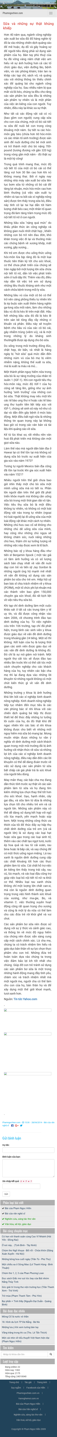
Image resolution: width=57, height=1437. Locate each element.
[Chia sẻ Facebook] (12, 1125)
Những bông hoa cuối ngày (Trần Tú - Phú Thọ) (26, 1259)
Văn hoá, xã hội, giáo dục (28, 1420)
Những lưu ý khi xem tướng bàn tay (20, 1327)
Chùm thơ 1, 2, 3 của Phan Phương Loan (23, 1273)
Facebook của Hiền (35, 1387)
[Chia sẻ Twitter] (21, 1125)
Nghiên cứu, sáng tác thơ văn (20, 1219)
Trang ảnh (42, 1382)
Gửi (6, 1194)
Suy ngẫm (16, 1387)
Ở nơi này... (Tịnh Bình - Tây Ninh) (19, 1245)
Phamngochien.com (13, 13)
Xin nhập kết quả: (17, 1181)
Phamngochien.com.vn (28, 1393)
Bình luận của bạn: (11, 1156)
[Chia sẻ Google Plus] (17, 1125)
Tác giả (28, 1382)
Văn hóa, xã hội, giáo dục (18, 1224)
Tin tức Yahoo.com (25, 999)
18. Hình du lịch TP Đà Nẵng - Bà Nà (21, 1322)
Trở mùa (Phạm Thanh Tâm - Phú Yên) (22, 1295)
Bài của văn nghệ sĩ (15, 1213)
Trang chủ (14, 1382)
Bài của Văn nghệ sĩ (28, 1409)
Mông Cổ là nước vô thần (15, 1316)
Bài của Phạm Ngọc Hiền (18, 1208)
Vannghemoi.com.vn (28, 1398)
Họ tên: (5, 1145)
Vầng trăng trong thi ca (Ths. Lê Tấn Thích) (24, 1332)
